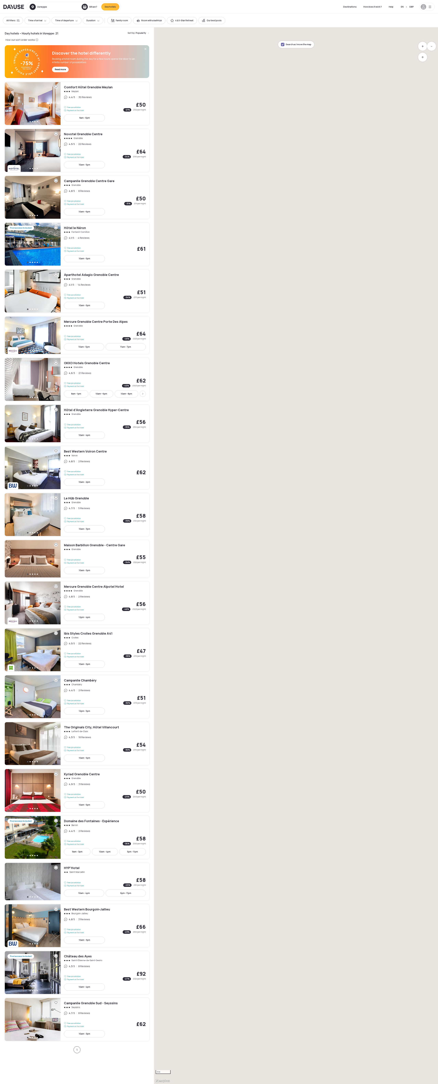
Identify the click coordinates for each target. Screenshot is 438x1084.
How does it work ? (372, 6)
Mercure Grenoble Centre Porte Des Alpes (77, 335)
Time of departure (64, 20)
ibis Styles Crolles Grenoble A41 (77, 649)
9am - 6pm (84, 117)
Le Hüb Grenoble (77, 514)
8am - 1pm (76, 393)
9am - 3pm (77, 851)
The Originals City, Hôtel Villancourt (77, 743)
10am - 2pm (84, 482)
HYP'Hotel (77, 881)
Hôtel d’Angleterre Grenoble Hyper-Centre (77, 423)
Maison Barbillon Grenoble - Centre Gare (77, 558)
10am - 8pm (126, 393)
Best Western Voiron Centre (77, 467)
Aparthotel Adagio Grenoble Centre (77, 291)
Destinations (350, 6)
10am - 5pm (84, 164)
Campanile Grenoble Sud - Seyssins (77, 1019)
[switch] (119, 20)
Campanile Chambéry (77, 696)
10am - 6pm (84, 211)
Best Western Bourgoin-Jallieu (77, 925)
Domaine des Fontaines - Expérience (77, 837)
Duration (90, 20)
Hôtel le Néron (77, 244)
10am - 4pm (84, 435)
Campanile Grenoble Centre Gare (77, 197)
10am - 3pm (84, 528)
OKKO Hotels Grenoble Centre (77, 379)
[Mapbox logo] (162, 1081)
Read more (60, 69)
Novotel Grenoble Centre (77, 150)
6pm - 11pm (125, 893)
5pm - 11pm (132, 851)
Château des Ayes (77, 972)
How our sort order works (20, 39)
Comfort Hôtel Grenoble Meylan (77, 103)
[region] (296, 555)
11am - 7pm (125, 346)
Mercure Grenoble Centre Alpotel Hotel (77, 603)
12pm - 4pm (84, 617)
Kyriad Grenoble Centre (77, 790)
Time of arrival (35, 20)
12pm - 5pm (84, 711)
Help (391, 6)
